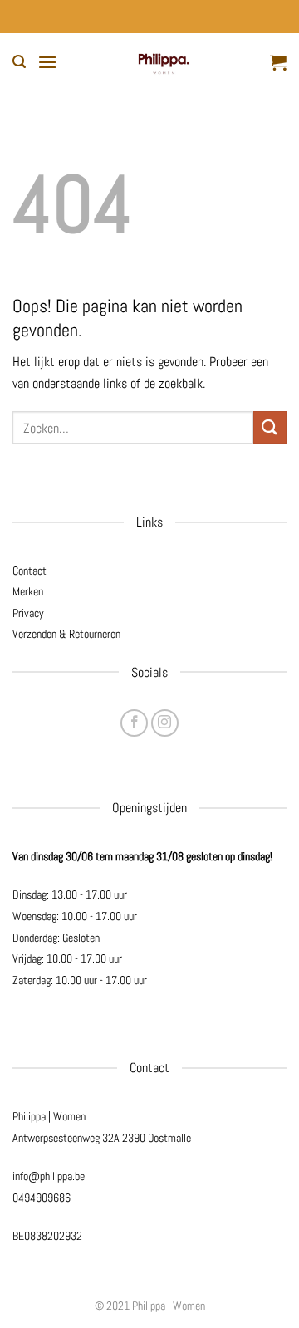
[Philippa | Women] (163, 62)
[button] (19, 62)
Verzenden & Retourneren (66, 633)
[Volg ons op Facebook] (134, 723)
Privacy (28, 612)
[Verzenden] (270, 427)
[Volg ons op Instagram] (165, 723)
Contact (29, 570)
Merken (27, 591)
